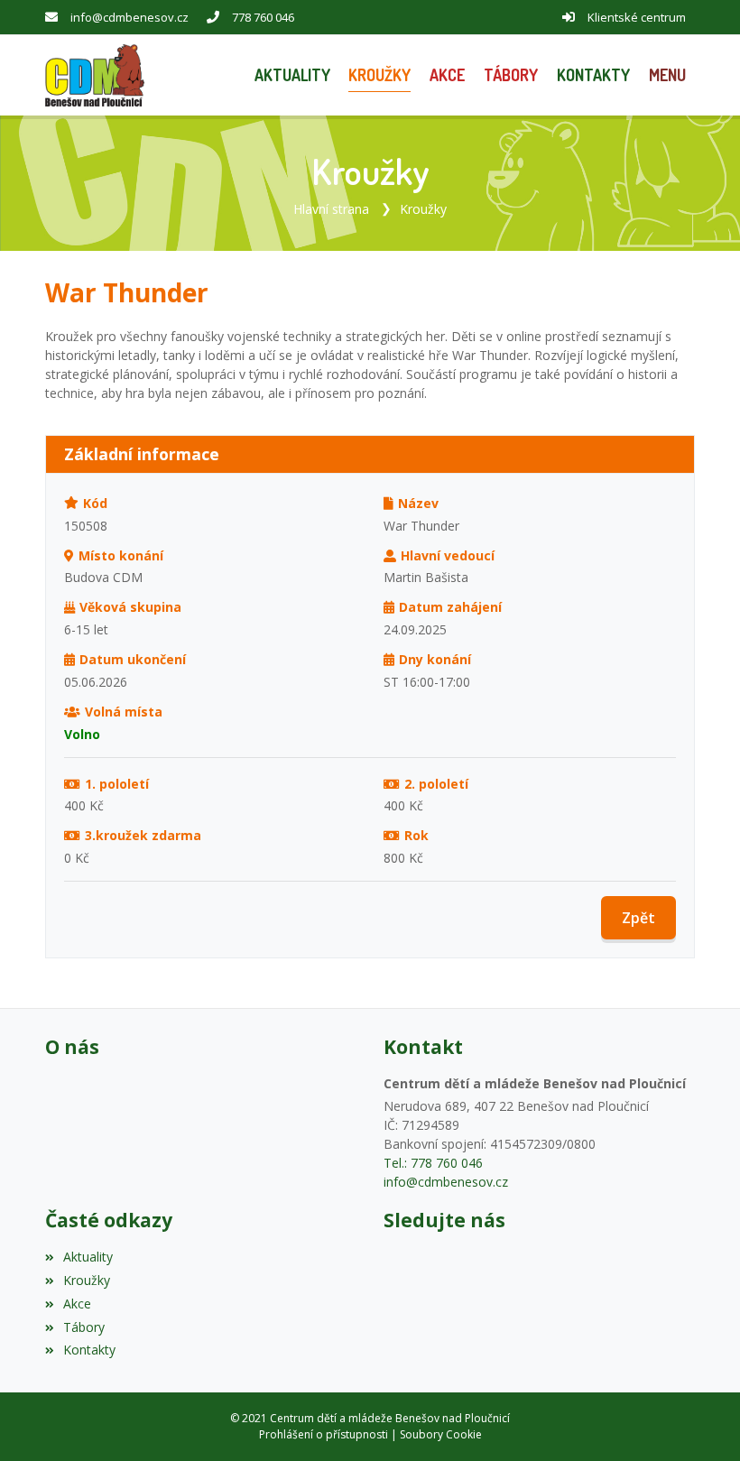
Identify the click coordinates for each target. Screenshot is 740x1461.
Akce (77, 1303)
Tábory (84, 1327)
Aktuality (88, 1256)
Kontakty (89, 1349)
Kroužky (423, 208)
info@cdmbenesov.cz (129, 17)
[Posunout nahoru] (699, 1420)
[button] (667, 75)
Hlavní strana (331, 208)
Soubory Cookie (441, 1434)
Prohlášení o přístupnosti (323, 1434)
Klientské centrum (636, 17)
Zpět (638, 918)
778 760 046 (263, 17)
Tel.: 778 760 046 (433, 1162)
